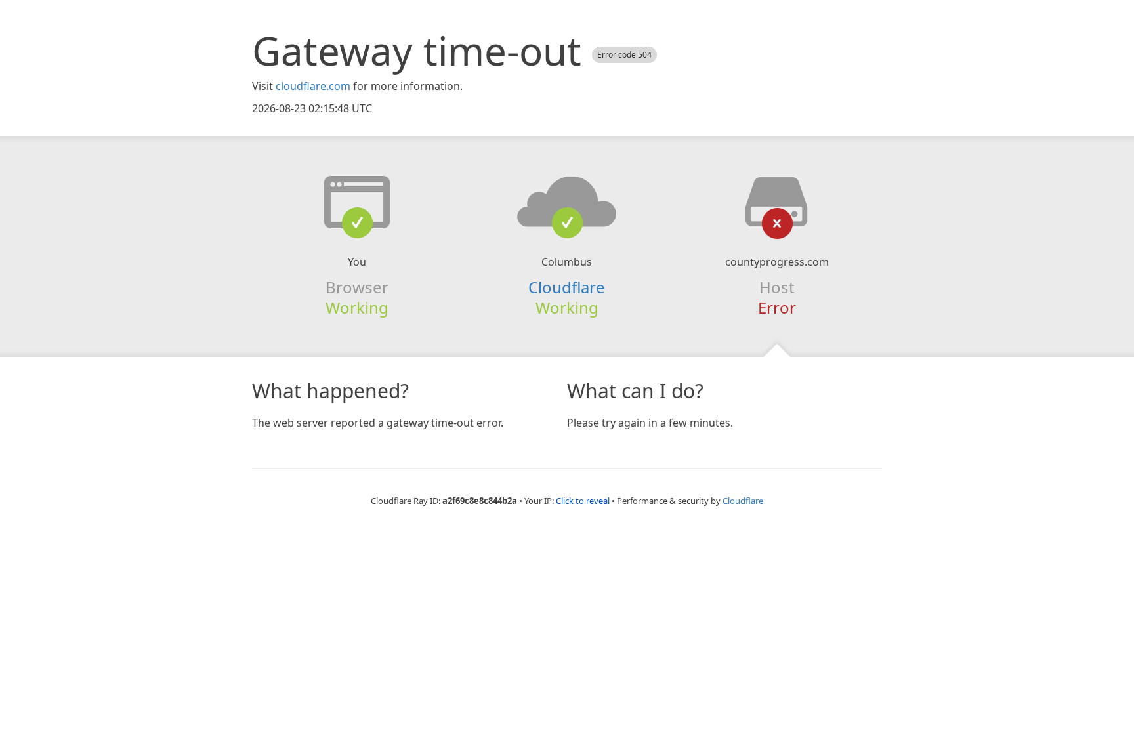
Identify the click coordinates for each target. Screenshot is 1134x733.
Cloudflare (566, 287)
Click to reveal (583, 501)
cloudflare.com (313, 86)
